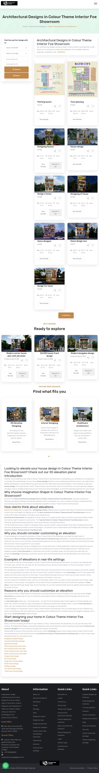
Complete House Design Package (55, 79)
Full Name (26, 23)
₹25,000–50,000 (64, 95)
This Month (41, 87)
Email (25, 43)
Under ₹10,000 (30, 95)
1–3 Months (54, 87)
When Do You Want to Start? (33, 84)
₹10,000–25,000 (46, 95)
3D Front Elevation (44, 74)
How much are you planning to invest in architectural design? (45, 92)
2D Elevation (29, 76)
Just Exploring (68, 87)
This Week (28, 87)
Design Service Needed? (31, 70)
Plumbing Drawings (32, 79)
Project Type (27, 53)
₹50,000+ (28, 98)
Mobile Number (28, 33)
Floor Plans (29, 74)
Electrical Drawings (64, 76)
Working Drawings (45, 76)
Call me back (65, 109)
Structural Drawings (63, 74)
